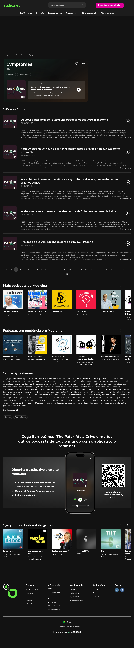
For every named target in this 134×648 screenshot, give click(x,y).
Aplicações (74, 593)
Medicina (11, 74)
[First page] (6, 270)
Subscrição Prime (77, 601)
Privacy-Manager (54, 610)
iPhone (95, 589)
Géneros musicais (89, 13)
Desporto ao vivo (55, 13)
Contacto (73, 589)
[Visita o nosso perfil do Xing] (122, 590)
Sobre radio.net (32, 589)
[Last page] (67, 274)
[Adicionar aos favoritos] (77, 63)
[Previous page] (11, 270)
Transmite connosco (30, 602)
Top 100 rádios (26, 13)
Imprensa (29, 593)
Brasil (68, 622)
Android (96, 597)
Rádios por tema (107, 13)
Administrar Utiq (54, 606)
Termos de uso (54, 592)
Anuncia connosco (33, 597)
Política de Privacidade (52, 597)
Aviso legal (52, 602)
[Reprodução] (79, 90)
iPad (94, 593)
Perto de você (72, 13)
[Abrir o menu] (128, 5)
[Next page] (128, 270)
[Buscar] (83, 5)
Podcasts (40, 13)
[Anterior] (120, 284)
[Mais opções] (83, 63)
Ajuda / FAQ (74, 597)
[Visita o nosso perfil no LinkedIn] (117, 590)
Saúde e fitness (24, 74)
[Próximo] (128, 284)
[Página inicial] (8, 55)
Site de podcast (9, 410)
